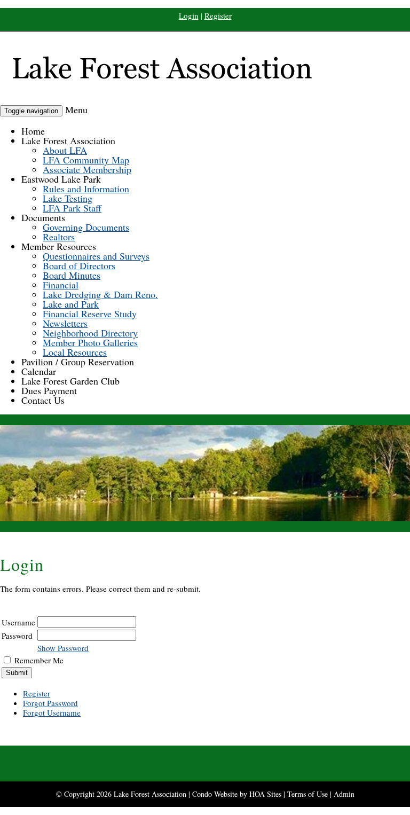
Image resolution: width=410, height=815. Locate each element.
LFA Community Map (86, 159)
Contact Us (43, 400)
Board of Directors (79, 265)
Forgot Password (50, 703)
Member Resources (58, 246)
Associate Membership (87, 169)
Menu (76, 109)
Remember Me (39, 660)
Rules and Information (86, 188)
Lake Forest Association (68, 140)
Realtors (59, 236)
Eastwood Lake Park (61, 179)
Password (17, 635)
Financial (60, 284)
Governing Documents (86, 227)
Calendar (38, 371)
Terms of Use (307, 794)
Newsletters (65, 323)
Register (218, 15)
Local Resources (75, 352)
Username (18, 622)
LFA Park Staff (72, 207)
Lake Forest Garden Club (70, 380)
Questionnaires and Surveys (96, 255)
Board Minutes (71, 275)
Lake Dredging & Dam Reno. (100, 294)
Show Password (63, 647)
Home (33, 130)
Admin (344, 794)
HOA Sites (265, 794)
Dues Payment (49, 390)
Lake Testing (67, 198)
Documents (43, 217)
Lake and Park (71, 303)
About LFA (65, 150)
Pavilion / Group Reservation (77, 361)
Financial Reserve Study (90, 313)
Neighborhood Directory (90, 332)
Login (189, 15)
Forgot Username (52, 712)
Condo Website (215, 794)
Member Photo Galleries (90, 342)
